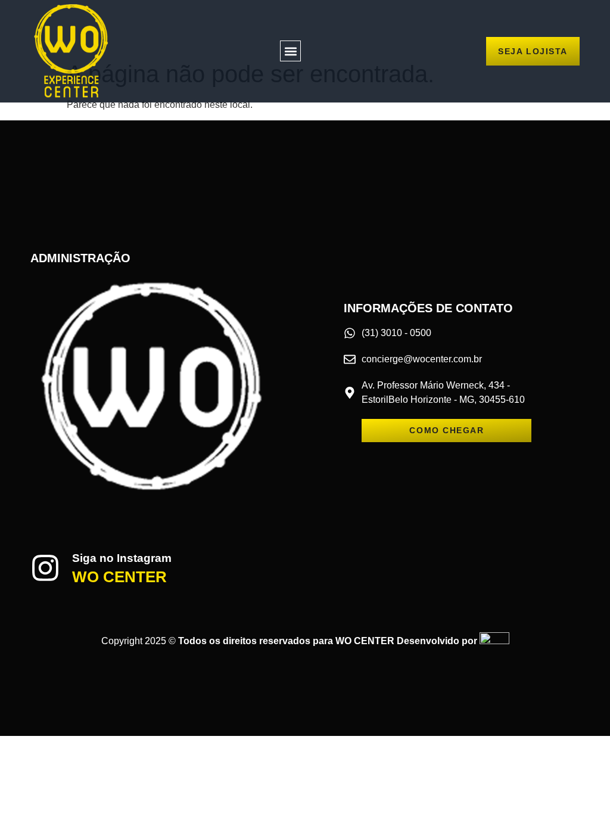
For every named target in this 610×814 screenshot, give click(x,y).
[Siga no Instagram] (45, 568)
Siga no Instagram (122, 558)
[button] (290, 51)
